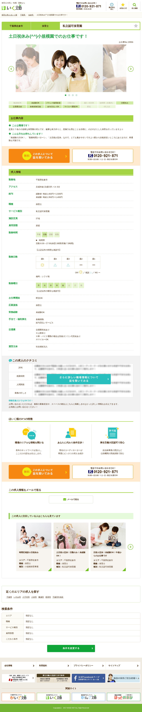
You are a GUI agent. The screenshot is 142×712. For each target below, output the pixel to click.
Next (130, 547)
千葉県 (9, 597)
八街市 (34, 597)
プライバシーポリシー (83, 665)
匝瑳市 (48, 597)
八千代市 (26, 597)
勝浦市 (41, 597)
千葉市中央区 (58, 597)
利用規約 (43, 665)
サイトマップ (114, 665)
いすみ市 (17, 597)
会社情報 (8, 665)
